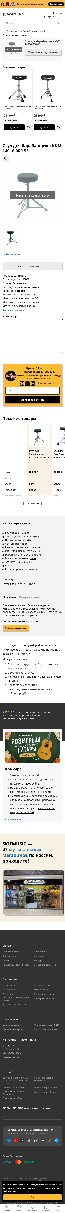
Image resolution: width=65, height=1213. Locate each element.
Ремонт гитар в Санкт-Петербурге (14, 1092)
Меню (58, 1210)
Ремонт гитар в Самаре (14, 1098)
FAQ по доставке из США (46, 1025)
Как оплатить (41, 951)
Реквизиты (8, 994)
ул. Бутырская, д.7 (53, 16)
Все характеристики (14, 309)
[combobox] (32, 23)
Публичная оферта (12, 1029)
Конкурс (38, 960)
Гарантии (38, 956)
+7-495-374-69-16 (12, 1053)
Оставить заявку (11, 1025)
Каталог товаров (11, 951)
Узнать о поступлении (43, 52)
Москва (58, 13)
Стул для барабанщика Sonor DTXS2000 (47, 107)
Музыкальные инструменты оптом (16, 999)
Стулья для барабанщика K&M (27, 31)
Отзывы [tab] (9, 597)
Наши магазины (42, 985)
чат (57, 383)
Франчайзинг (41, 989)
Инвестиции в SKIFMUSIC (15, 1004)
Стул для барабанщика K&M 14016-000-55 (42, 43)
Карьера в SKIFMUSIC (44, 998)
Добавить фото (11, 254)
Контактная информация (19, 1039)
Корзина (45, 1210)
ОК (32, 1197)
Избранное (32, 1210)
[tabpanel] (32, 556)
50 (39, 551)
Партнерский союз (12, 989)
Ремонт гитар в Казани (45, 1092)
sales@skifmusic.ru (11, 1057)
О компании (9, 985)
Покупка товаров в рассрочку (43, 1079)
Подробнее (11, 819)
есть (38, 547)
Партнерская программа (46, 994)
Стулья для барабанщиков (19, 584)
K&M (26, 279)
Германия (31, 569)
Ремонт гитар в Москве (45, 1087)
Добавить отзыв (16, 628)
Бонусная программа (45, 965)
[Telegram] (27, 383)
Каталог (19, 1210)
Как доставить (10, 956)
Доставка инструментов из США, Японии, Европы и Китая (16, 1081)
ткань (33, 558)
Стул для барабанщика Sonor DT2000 (17, 107)
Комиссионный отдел (13, 1087)
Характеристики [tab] (16, 523)
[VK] (33, 383)
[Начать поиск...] (59, 23)
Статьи (6, 960)
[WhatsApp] (22, 383)
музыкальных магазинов (22, 852)
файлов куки (9, 1191)
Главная (6, 1210)
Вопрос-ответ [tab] (30, 597)
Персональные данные (45, 1029)
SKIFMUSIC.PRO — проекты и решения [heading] (28, 1108)
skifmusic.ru (36, 775)
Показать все (32, 503)
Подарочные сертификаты (16, 965)
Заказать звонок (32, 399)
